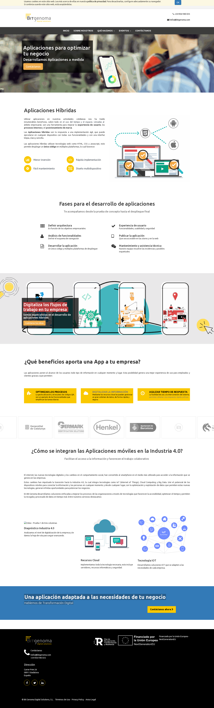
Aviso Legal (91, 699)
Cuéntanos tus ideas (34, 323)
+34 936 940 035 (182, 14)
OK (178, 2)
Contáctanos (33, 66)
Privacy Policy (78, 699)
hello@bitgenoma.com (180, 20)
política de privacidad (96, 1)
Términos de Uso (62, 699)
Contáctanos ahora (161, 609)
